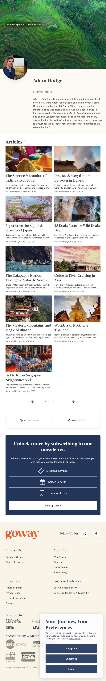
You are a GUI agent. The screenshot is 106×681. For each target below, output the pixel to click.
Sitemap (10, 603)
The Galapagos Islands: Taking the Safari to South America (26, 277)
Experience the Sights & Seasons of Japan (24, 227)
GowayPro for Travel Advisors (69, 593)
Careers (58, 562)
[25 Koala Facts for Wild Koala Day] (77, 209)
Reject (71, 669)
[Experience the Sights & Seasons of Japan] (29, 209)
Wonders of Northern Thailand (71, 327)
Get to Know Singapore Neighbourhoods (24, 377)
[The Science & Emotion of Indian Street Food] (29, 159)
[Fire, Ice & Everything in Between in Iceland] (77, 159)
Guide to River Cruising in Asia (74, 277)
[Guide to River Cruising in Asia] (77, 259)
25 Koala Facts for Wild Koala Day (77, 227)
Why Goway (60, 557)
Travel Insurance (14, 587)
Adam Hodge (14, 191)
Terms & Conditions (16, 598)
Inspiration (19, 24)
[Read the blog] (29, 420)
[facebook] (96, 533)
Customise (71, 658)
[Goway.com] (27, 535)
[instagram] (84, 533)
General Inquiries (14, 562)
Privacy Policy (13, 593)
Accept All (71, 648)
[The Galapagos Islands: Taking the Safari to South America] (29, 259)
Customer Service (15, 557)
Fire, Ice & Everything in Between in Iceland (73, 178)
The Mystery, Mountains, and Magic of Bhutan (28, 327)
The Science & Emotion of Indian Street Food (26, 178)
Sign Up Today (53, 505)
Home (9, 24)
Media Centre (60, 567)
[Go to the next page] (73, 401)
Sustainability (60, 572)
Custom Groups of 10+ (65, 587)
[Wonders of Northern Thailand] (77, 308)
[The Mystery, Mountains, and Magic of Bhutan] (29, 308)
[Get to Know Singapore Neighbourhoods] (29, 358)
